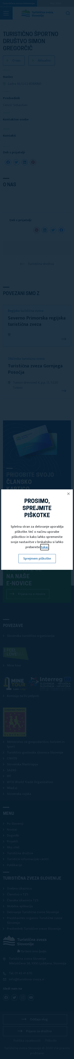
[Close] (68, 493)
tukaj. (45, 547)
